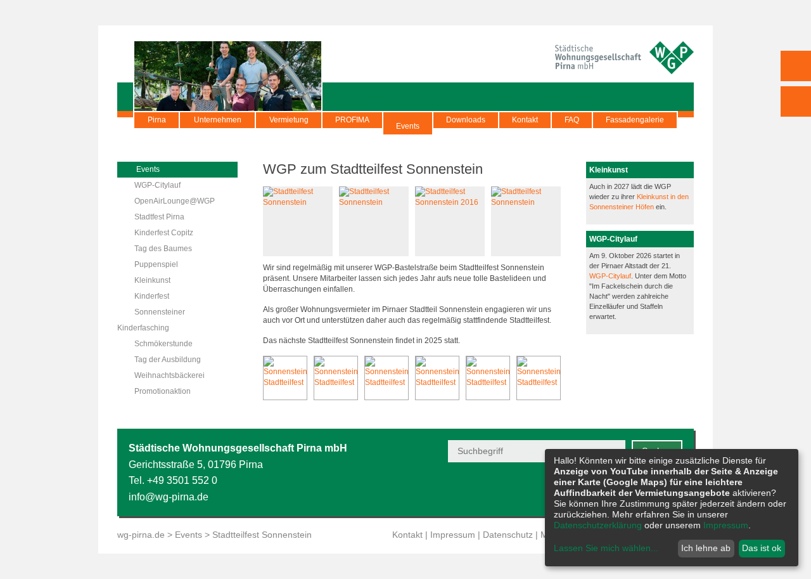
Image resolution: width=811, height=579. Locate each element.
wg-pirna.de (141, 535)
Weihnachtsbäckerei (169, 375)
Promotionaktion (162, 391)
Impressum (452, 535)
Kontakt (525, 119)
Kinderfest (151, 296)
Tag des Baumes (163, 248)
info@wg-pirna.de (168, 496)
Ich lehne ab (706, 548)
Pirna (157, 119)
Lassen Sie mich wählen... (606, 548)
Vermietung (289, 119)
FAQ (572, 119)
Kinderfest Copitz (163, 232)
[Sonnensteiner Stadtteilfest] (285, 378)
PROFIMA (352, 119)
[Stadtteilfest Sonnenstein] (298, 202)
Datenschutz (508, 535)
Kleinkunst (152, 280)
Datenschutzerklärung (598, 525)
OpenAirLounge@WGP (174, 201)
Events (407, 126)
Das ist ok (761, 548)
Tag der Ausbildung (167, 359)
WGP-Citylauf (157, 185)
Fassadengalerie (635, 119)
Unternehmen (217, 119)
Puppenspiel (156, 264)
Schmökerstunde (163, 343)
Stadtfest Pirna (159, 216)
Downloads (465, 119)
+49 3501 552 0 (182, 480)
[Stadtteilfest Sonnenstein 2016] (450, 202)
